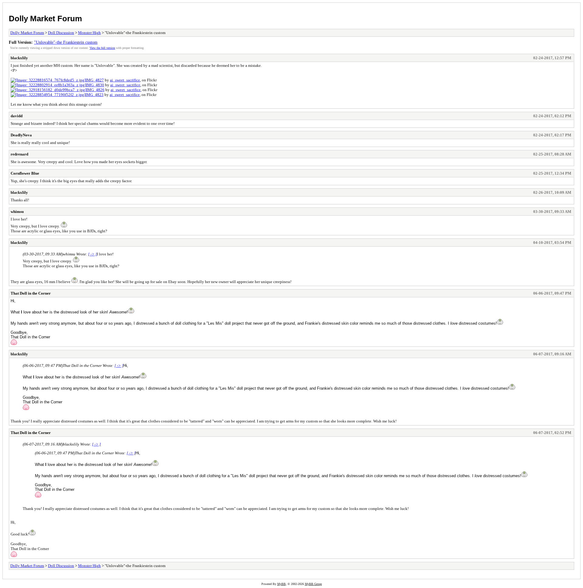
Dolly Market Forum (45, 18)
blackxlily (19, 58)
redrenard (19, 154)
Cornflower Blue (25, 173)
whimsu (17, 211)
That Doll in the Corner (31, 293)
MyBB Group (313, 584)
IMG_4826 (95, 89)
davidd (16, 116)
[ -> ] (92, 254)
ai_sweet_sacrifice (125, 80)
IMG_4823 (94, 94)
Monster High (89, 32)
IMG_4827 (95, 80)
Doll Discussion (61, 32)
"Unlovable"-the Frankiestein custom (65, 42)
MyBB (281, 584)
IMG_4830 (95, 85)
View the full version (102, 48)
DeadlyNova (21, 135)
